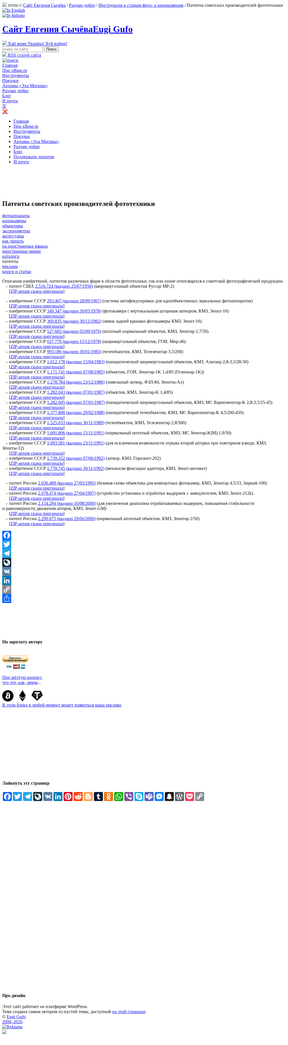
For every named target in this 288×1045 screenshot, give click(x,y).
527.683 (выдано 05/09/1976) (74, 331)
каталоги (10, 256)
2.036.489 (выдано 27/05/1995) (67, 483)
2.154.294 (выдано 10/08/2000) (67, 503)
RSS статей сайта (24, 55)
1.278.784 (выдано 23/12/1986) (76, 382)
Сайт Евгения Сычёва (44, 5)
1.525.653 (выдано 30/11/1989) (75, 422)
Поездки (10, 80)
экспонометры (16, 230)
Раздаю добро (82, 5)
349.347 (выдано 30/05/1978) (74, 311)
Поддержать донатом (34, 156)
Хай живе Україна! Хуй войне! (37, 43)
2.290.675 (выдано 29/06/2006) (67, 518)
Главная (9, 65)
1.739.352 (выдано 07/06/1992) (76, 458)
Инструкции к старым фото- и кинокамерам (140, 5)
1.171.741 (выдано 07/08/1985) (76, 371)
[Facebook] (144, 535)
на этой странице (128, 1011)
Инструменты (15, 75)
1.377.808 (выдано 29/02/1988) (76, 412)
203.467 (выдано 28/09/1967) (74, 300)
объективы (12, 225)
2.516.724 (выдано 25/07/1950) (64, 286)
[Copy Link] (144, 589)
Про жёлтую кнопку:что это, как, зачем (22, 680)
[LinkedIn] (144, 580)
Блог (6, 95)
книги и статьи (16, 271)
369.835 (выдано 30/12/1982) (74, 321)
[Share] (144, 598)
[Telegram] (144, 553)
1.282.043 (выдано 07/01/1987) (76, 392)
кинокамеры (14, 220)
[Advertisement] (104, 181)
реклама (10, 266)
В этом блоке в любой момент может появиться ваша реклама (61, 705)
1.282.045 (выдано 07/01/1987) (76, 402)
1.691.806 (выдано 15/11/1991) (75, 432)
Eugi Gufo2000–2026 (14, 1019)
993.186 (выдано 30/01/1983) (74, 351)
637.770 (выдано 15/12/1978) (74, 341)
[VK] (144, 571)
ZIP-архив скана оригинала (36, 291)
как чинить (13, 241)
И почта (10, 100)
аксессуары (13, 236)
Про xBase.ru (14, 70)
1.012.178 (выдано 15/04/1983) (76, 361)
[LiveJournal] (144, 562)
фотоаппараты (16, 215)
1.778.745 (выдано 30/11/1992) (75, 468)
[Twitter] (144, 544)
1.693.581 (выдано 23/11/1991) (75, 443)
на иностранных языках (25, 246)
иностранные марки (21, 251)
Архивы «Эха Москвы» (25, 85)
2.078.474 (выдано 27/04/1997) (67, 493)
